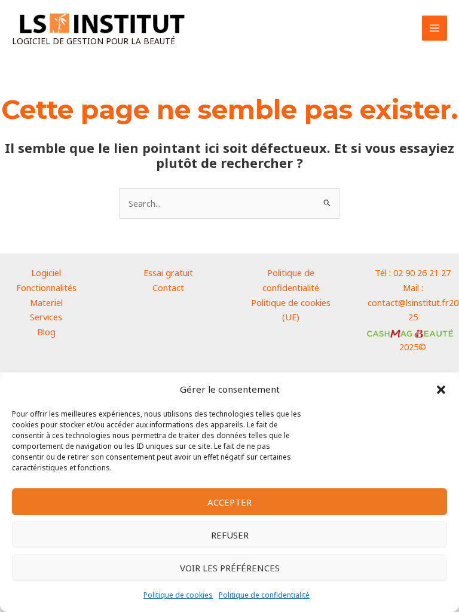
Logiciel (46, 273)
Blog (46, 332)
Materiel (46, 302)
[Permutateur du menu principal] (434, 28)
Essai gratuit (168, 273)
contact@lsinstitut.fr (408, 302)
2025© (412, 347)
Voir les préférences (230, 568)
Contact (168, 287)
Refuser (230, 535)
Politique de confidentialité (264, 595)
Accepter (229, 502)
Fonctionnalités (46, 287)
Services (46, 317)
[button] (441, 390)
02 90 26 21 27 (422, 273)
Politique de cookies (178, 595)
